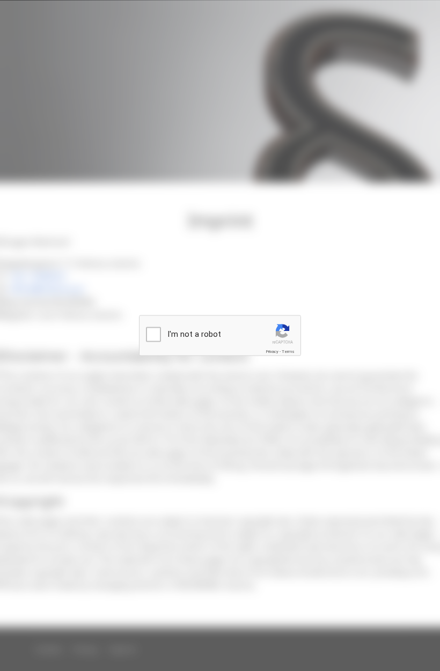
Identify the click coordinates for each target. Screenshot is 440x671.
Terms (288, 351)
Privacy (272, 351)
